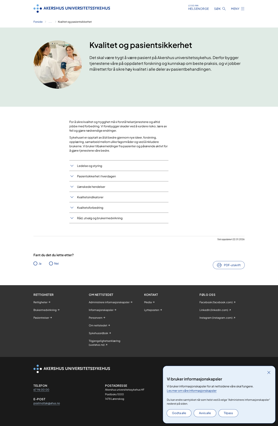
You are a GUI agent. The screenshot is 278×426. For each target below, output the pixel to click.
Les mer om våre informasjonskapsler (192, 390)
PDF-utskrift (232, 265)
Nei (56, 263)
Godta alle (179, 413)
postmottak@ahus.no (46, 403)
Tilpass (228, 413)
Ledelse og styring (89, 166)
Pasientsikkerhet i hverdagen (96, 176)
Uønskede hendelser (91, 186)
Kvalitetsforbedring (90, 207)
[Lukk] (268, 372)
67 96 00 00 (41, 389)
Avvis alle (205, 413)
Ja (40, 263)
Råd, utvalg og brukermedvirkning (100, 218)
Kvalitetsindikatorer (90, 197)
